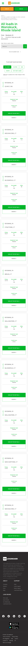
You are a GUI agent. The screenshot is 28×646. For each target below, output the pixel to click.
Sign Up (7, 9)
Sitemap (11, 640)
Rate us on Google (7, 642)
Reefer (8, 70)
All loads (7, 67)
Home (2, 15)
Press (4, 588)
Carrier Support (17, 586)
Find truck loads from (7, 43)
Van (22, 67)
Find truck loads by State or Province (9, 19)
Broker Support (17, 588)
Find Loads (5, 598)
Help (12, 638)
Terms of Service (6, 636)
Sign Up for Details (13, 113)
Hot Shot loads (17, 70)
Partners (5, 586)
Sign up (5, 74)
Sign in (21, 9)
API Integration (6, 638)
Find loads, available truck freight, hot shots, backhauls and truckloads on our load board (13, 17)
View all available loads (14, 51)
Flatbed (15, 67)
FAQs (15, 584)
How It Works (6, 600)
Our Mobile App (6, 602)
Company (5, 584)
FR (15, 640)
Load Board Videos (18, 590)
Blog (4, 590)
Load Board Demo (7, 603)
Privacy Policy (15, 636)
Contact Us (5, 640)
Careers (16, 638)
